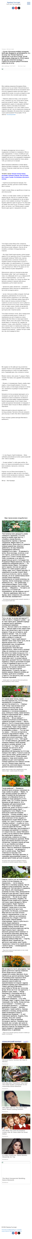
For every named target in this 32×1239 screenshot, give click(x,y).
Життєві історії (22, 66)
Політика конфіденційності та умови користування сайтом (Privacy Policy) (12, 1230)
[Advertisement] (16, 28)
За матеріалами (11, 114)
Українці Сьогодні (13, 2)
